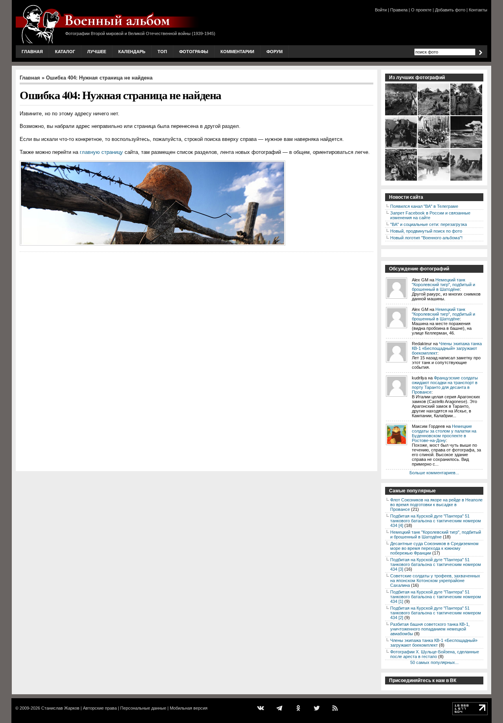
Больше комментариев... (434, 472)
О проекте (421, 9)
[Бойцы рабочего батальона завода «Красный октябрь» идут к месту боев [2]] (434, 147)
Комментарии (237, 51)
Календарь (131, 51)
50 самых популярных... (434, 662)
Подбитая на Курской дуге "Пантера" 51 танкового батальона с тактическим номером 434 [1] (435, 597)
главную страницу (101, 152)
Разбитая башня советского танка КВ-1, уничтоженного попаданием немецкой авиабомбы (430, 629)
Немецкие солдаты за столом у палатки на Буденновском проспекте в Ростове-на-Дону (444, 433)
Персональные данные (143, 708)
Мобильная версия (188, 708)
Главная (32, 51)
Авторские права (100, 708)
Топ (162, 51)
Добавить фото (450, 9)
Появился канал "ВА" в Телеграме (424, 206)
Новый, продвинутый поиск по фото (426, 231)
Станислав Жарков (60, 708)
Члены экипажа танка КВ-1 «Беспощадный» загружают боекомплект (447, 348)
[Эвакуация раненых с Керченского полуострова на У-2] (434, 180)
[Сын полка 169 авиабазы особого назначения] (466, 114)
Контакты (478, 9)
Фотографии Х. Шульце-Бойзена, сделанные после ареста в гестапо (434, 654)
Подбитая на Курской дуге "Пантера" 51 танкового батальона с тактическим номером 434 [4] (435, 521)
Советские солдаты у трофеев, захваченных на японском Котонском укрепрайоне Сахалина (435, 580)
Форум (274, 51)
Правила (399, 9)
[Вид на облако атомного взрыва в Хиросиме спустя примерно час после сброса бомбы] (466, 147)
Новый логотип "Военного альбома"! (426, 237)
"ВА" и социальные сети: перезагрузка (428, 224)
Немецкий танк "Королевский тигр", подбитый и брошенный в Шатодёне (443, 284)
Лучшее (96, 51)
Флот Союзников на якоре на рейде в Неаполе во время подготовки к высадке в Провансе (436, 504)
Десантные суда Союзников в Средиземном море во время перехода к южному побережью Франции (434, 548)
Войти (381, 9)
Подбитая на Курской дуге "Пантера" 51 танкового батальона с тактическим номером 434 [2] (435, 613)
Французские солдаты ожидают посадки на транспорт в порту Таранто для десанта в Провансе (445, 384)
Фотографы (193, 51)
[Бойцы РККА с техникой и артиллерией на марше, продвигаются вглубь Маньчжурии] (401, 114)
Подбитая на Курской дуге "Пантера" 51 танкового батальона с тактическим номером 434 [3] (435, 564)
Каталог (65, 51)
